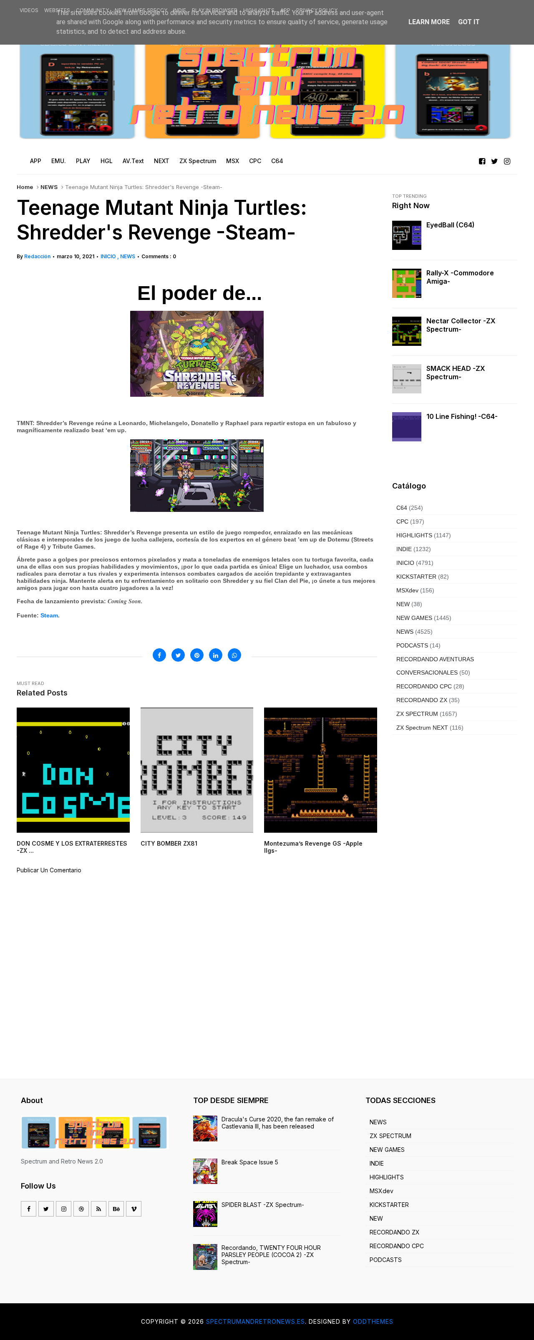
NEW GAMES (414, 618)
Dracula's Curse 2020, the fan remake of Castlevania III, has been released (278, 1123)
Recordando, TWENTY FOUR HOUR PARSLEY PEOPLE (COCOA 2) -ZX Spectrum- (271, 1254)
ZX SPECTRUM (417, 713)
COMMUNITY (92, 10)
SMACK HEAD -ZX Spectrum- (455, 372)
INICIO (109, 256)
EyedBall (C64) (450, 225)
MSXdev (407, 590)
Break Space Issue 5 (250, 1162)
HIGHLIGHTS (259, 10)
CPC (402, 521)
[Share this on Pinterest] (197, 655)
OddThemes (373, 1321)
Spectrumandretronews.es (255, 1321)
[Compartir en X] (178, 655)
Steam (49, 615)
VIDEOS (29, 10)
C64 (401, 507)
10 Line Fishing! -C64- (462, 416)
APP (285, 10)
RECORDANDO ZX (421, 700)
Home (25, 187)
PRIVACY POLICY (317, 10)
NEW (403, 604)
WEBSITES (57, 10)
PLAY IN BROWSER (214, 10)
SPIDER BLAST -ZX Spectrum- (263, 1204)
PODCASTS (412, 645)
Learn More (429, 22)
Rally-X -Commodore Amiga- (460, 277)
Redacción (37, 256)
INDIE (179, 10)
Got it (469, 22)
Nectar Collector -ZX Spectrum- (461, 325)
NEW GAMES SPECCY (141, 10)
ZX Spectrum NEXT (422, 727)
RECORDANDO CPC (424, 686)
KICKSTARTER (416, 576)
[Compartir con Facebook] (159, 655)
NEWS (49, 187)
